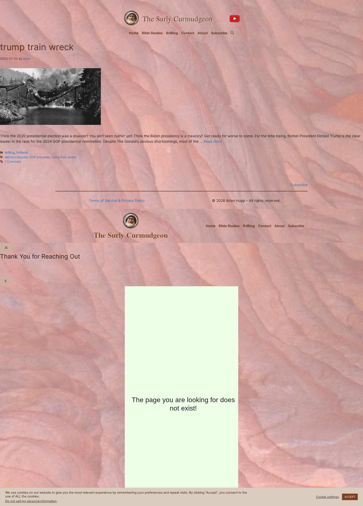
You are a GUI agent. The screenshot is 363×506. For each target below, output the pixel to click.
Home (133, 33)
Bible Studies (152, 33)
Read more (213, 141)
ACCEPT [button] (350, 496)
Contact (187, 33)
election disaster (16, 157)
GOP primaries (39, 157)
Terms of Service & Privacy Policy (117, 201)
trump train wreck (63, 157)
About (203, 33)
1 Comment (13, 161)
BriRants (22, 152)
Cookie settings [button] (327, 497)
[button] (232, 33)
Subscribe (219, 33)
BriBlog (172, 33)
